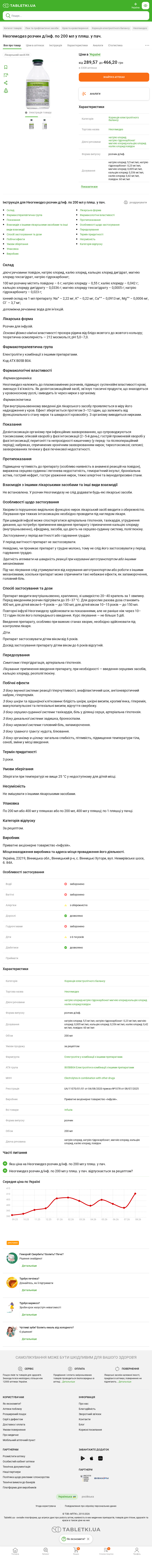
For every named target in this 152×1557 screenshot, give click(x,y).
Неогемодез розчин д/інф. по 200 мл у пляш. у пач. (52, 36)
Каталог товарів (13, 28)
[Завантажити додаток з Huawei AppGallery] (100, 1458)
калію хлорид (117, 146)
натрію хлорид (117, 137)
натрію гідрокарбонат (122, 140)
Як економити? (12, 1403)
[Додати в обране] (6, 67)
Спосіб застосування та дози (24, 234)
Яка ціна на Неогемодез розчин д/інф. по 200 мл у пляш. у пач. (57, 1164)
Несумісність (87, 239)
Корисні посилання (90, 1429)
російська (88, 1496)
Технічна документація (16, 1466)
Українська (65, 1496)
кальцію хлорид (136, 143)
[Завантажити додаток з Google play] (82, 1458)
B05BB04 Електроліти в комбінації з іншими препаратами (99, 1067)
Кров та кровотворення (75, 28)
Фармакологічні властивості (97, 215)
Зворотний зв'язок (90, 1414)
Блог (82, 1424)
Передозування (89, 229)
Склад (10, 210)
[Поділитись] (6, 83)
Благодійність (87, 1408)
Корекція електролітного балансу (111, 28)
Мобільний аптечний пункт (19, 1440)
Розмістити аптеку (14, 1456)
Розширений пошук (14, 1414)
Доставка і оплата (14, 1424)
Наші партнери (12, 1471)
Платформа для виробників (19, 1487)
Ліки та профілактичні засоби (42, 28)
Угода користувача (46, 1506)
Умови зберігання (17, 244)
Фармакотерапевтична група (24, 215)
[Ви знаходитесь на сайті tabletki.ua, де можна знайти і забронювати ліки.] (19, 6)
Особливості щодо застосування (100, 224)
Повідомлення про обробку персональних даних (90, 1506)
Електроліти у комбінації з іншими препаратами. (94, 1056)
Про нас (83, 1403)
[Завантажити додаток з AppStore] (91, 1458)
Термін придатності (91, 234)
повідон (130, 146)
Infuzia (68, 1109)
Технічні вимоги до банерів (19, 1482)
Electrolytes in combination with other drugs (90, 1078)
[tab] (12, 45)
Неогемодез (140, 28)
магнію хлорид (117, 143)
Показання (13, 220)
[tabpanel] (76, 287)
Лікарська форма (90, 210)
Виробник (13, 253)
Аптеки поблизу (12, 1408)
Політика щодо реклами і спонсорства (26, 1477)
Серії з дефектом (13, 1419)
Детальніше (68, 1381)
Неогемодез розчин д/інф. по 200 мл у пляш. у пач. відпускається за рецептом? (71, 1171)
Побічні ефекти (16, 239)
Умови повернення (14, 1429)
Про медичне (11, 1434)
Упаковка (13, 249)
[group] (114, 61)
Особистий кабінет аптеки (18, 1461)
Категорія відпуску (91, 244)
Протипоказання (90, 220)
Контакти (84, 1419)
